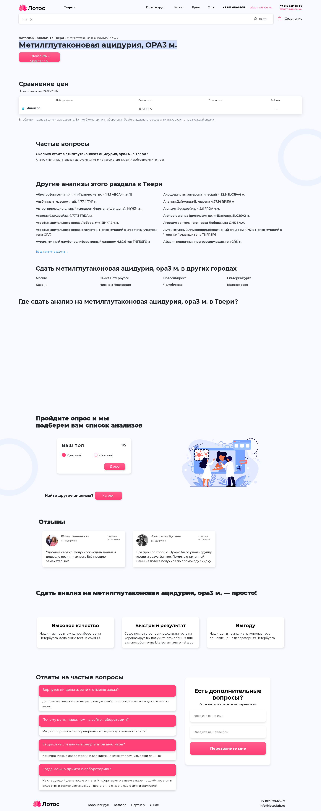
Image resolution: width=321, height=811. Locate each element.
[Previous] (43, 550)
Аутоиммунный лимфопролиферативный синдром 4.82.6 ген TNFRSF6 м (93, 241)
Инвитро (33, 108)
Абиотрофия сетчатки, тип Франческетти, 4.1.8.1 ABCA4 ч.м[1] (84, 194)
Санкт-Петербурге (114, 278)
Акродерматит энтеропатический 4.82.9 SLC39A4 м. (204, 194)
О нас (211, 7)
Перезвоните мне (228, 748)
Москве (42, 278)
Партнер (138, 805)
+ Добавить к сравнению (39, 58)
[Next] (277, 550)
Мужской (74, 455)
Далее (115, 466)
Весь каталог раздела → (52, 251)
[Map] (160, 354)
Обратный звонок (261, 7)
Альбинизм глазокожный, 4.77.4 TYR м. (66, 201)
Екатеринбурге (239, 278)
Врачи (196, 7)
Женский (106, 455)
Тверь (68, 7)
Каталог (179, 7)
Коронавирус (155, 7)
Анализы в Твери (50, 38)
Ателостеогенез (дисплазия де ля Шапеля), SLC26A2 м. (206, 215)
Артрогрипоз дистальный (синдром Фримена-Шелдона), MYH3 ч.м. (89, 208)
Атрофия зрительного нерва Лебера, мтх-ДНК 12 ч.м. (77, 223)
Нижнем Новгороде (115, 285)
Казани (42, 285)
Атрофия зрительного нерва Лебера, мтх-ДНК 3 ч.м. (204, 223)
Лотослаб (26, 38)
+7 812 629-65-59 (234, 7)
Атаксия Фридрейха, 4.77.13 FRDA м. (64, 215)
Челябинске (173, 285)
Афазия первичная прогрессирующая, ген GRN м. (202, 241)
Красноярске (237, 285)
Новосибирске (175, 278)
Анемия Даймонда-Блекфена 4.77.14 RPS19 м (198, 201)
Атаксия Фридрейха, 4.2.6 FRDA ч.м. (191, 208)
